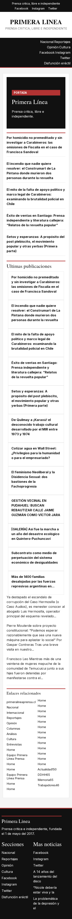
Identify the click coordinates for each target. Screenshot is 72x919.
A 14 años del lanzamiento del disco (45, 876)
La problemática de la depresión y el (46, 903)
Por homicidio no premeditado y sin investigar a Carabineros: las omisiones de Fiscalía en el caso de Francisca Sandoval (34, 145)
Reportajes (62, 42)
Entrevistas (14, 744)
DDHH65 (44, 775)
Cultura (64, 47)
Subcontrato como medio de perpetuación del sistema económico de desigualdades (34, 557)
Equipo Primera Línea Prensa (17, 757)
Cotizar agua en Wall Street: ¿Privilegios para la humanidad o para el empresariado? (35, 453)
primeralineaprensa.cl (21, 702)
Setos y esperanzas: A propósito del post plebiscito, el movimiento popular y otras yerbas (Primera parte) (35, 244)
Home (11, 750)
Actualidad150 (47, 769)
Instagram (38, 8)
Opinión (53, 47)
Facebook (21, 8)
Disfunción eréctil (57, 63)
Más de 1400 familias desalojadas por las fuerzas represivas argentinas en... (33, 581)
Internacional (15, 713)
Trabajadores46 (48, 785)
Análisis (12, 734)
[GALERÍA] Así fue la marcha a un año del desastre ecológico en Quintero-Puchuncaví (35, 534)
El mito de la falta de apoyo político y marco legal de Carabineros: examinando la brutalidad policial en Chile (36, 197)
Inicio (18, 52)
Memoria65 (45, 780)
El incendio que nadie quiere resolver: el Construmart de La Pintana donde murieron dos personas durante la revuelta (31, 171)
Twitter (52, 8)
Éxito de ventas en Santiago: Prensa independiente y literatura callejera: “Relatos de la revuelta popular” (36, 220)
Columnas (13, 728)
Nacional (47, 42)
